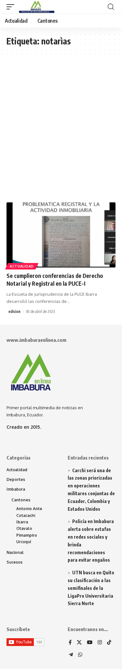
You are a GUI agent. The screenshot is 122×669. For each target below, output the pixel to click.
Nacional (15, 552)
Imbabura (16, 489)
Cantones (20, 499)
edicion (14, 311)
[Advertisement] (61, 132)
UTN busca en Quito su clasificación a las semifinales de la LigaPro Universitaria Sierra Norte (91, 588)
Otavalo (24, 528)
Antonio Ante (29, 508)
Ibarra (22, 522)
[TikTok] (109, 642)
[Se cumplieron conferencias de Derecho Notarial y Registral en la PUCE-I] (61, 235)
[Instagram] (100, 642)
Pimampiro (26, 535)
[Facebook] (70, 642)
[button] (12, 7)
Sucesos (14, 562)
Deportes (16, 479)
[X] (79, 642)
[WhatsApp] (80, 655)
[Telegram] (71, 655)
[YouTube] (89, 642)
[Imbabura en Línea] (36, 7)
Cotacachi (25, 515)
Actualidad (22, 266)
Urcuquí (23, 541)
